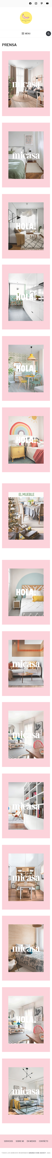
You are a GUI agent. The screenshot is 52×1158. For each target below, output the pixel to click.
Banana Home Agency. (37, 1153)
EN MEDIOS (31, 1141)
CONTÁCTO (43, 1141)
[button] (26, 33)
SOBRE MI (20, 1141)
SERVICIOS (8, 1141)
